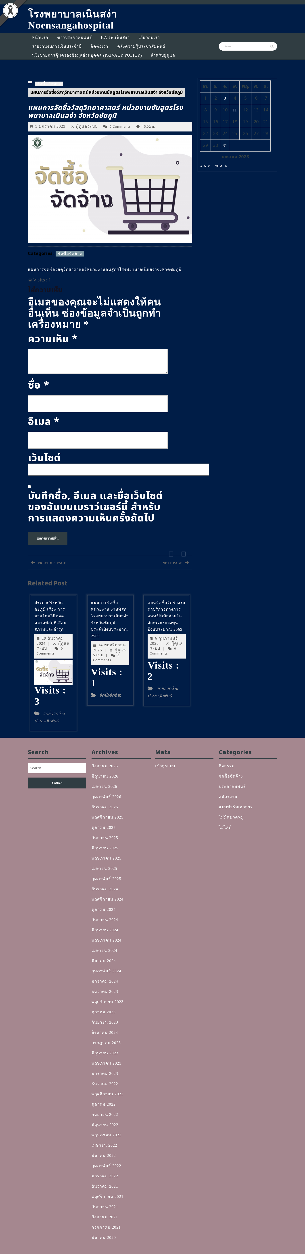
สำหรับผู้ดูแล (163, 55)
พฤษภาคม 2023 (106, 1063)
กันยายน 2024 (105, 919)
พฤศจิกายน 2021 (107, 1196)
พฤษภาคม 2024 (106, 940)
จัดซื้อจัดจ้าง (49, 84)
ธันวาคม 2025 (105, 807)
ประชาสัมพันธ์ (232, 786)
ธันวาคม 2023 (105, 991)
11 (235, 110)
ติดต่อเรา (99, 46)
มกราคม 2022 (105, 1176)
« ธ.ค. (206, 166)
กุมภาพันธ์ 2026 (106, 796)
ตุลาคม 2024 (104, 909)
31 (225, 145)
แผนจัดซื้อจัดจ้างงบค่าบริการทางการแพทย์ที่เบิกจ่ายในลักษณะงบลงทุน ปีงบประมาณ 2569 (166, 616)
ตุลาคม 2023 (104, 1012)
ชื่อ (38, 385)
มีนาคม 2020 (104, 1237)
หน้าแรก (40, 37)
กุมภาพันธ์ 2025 (106, 878)
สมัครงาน (228, 796)
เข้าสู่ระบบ (165, 766)
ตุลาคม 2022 (104, 1104)
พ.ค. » (221, 166)
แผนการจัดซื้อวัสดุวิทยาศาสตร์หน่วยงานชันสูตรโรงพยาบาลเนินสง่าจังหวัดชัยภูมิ (105, 269)
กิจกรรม (227, 766)
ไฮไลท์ (225, 827)
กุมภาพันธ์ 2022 (106, 1166)
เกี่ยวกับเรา (149, 37)
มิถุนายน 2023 (105, 1053)
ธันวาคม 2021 (105, 1186)
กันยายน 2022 (105, 1114)
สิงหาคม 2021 (105, 1217)
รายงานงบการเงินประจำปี (56, 46)
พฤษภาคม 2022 (106, 1135)
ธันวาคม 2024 (105, 889)
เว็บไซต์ (44, 458)
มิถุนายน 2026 (105, 776)
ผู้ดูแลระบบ (87, 126)
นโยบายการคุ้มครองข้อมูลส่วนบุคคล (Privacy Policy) (87, 55)
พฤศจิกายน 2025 (107, 817)
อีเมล (44, 421)
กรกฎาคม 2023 (106, 1043)
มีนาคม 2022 (104, 1155)
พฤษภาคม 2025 (106, 858)
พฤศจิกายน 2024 (107, 899)
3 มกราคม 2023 (50, 126)
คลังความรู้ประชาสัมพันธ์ (141, 46)
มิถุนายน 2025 (105, 848)
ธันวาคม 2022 (105, 1084)
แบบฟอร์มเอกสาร (236, 807)
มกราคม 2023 (105, 1073)
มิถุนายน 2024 (105, 930)
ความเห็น (52, 339)
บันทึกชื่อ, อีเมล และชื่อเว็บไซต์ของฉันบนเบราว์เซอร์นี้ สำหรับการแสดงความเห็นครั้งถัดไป (95, 507)
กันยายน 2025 (105, 837)
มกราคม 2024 (105, 981)
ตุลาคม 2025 (104, 827)
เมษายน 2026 (104, 786)
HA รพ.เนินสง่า (115, 37)
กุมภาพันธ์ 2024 (106, 971)
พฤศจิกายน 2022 (107, 1094)
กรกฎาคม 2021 (106, 1227)
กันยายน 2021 (105, 1207)
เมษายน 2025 (104, 868)
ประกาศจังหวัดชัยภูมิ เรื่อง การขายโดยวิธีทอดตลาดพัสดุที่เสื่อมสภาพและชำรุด (50, 616)
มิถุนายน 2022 (105, 1125)
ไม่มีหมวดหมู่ (231, 817)
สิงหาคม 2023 (105, 1032)
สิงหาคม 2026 (105, 766)
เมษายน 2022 (104, 1145)
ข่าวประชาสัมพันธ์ (74, 37)
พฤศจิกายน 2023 (107, 1002)
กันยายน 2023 (105, 1022)
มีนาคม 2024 (104, 960)
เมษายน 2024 (104, 950)
